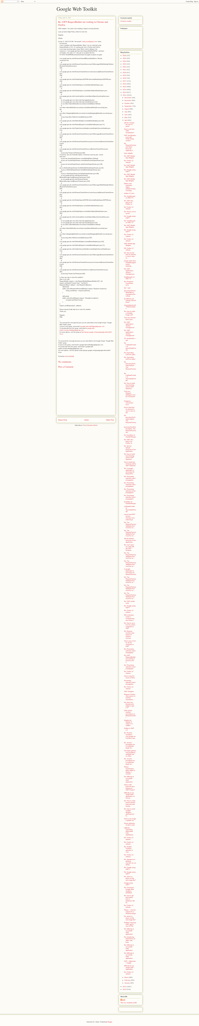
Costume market (125, 21)
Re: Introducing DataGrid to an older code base (129, 939)
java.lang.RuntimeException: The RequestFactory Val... (130, 429)
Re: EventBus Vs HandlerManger (130, 436)
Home (86, 420)
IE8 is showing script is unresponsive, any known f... (129, 617)
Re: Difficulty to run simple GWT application (129, 779)
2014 (124, 89)
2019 (124, 75)
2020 (124, 72)
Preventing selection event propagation (129, 682)
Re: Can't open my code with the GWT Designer (129, 547)
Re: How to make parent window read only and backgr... (129, 803)
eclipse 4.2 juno (129, 193)
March (126, 977)
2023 (124, 64)
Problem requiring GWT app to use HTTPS (130, 924)
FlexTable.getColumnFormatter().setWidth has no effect (130, 753)
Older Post (110, 420)
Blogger (110, 1022)
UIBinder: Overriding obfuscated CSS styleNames (128, 831)
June (126, 114)
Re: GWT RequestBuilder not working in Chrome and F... (130, 659)
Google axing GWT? (128, 884)
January (127, 983)
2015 (124, 86)
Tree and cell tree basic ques (130, 318)
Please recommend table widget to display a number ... (129, 770)
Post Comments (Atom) (90, 425)
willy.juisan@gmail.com (90, 41)
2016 (124, 84)
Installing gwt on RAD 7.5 (129, 278)
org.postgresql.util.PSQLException (130, 306)
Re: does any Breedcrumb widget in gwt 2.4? (129, 704)
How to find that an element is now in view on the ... (129, 410)
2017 (124, 81)
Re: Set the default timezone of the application (130, 448)
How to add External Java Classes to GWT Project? (129, 787)
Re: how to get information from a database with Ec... (129, 899)
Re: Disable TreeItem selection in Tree (128, 849)
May (126, 117)
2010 (124, 989)
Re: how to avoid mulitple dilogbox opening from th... (129, 812)
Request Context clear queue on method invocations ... (129, 697)
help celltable (128, 153)
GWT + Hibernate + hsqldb (130, 962)
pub (124, 1000)
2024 (124, 61)
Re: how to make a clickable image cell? (129, 313)
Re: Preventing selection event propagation (129, 478)
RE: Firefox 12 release (128, 249)
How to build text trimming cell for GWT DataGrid (130, 463)
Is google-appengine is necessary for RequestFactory (130, 571)
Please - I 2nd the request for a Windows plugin (130, 911)
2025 (124, 58)
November (128, 100)
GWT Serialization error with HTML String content (130, 138)
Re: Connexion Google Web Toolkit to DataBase (129, 890)
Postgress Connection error (128, 402)
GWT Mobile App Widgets (129, 244)
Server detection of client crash (129, 824)
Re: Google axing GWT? (129, 170)
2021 (124, 69)
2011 (124, 986)
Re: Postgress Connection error (128, 283)
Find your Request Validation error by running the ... (130, 394)
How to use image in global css (130, 819)
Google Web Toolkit (77, 8)
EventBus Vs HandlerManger (130, 502)
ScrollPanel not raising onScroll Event (130, 300)
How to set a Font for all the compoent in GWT (130, 643)
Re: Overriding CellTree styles (129, 353)
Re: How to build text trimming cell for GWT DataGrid (129, 385)
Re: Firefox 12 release (128, 161)
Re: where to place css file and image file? (130, 878)
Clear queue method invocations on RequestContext (130, 714)
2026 (124, 55)
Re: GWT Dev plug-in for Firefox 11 (128, 202)
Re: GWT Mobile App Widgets (129, 157)
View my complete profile (128, 1002)
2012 (124, 95)
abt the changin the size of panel (129, 124)
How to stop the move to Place (129, 677)
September (128, 106)
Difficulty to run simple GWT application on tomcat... (129, 795)
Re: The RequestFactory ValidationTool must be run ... (130, 525)
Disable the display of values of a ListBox (128, 722)
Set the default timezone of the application (130, 540)
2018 (124, 78)
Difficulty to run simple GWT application (129, 967)
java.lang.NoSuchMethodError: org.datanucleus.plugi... (130, 293)
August (126, 109)
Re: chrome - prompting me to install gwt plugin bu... (129, 745)
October (127, 103)
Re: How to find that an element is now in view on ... (130, 255)
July (125, 112)
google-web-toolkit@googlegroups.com (92, 326)
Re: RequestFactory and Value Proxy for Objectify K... (130, 147)
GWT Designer (129, 691)
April (126, 120)
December (128, 97)
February (127, 980)
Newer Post (62, 420)
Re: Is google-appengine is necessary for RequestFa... (129, 471)
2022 (124, 67)
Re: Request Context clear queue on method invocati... (129, 634)
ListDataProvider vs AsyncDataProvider (130, 509)
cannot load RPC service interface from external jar (129, 517)
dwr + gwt (127, 288)
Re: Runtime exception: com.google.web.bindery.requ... (130, 736)
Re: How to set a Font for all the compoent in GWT (129, 625)
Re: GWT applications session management (129, 271)
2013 (124, 92)
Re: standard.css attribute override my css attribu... (130, 862)
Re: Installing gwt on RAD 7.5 (129, 197)
